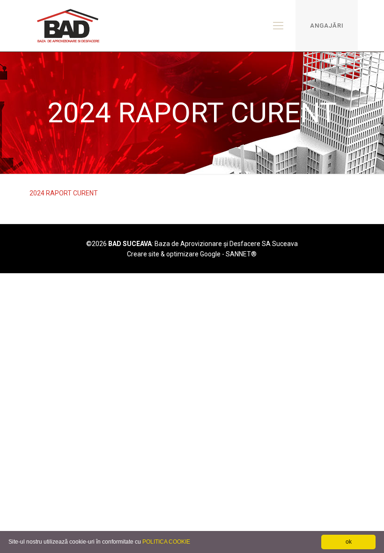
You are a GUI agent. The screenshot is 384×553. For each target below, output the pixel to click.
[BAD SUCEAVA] (69, 26)
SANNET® (241, 254)
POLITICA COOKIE (166, 541)
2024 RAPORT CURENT (64, 193)
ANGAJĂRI (327, 25)
